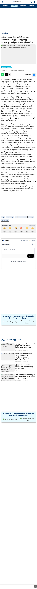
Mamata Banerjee (22, 217)
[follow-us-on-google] (34, 75)
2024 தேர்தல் (31, 217)
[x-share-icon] (6, 76)
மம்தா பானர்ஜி (10, 217)
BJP (16, 217)
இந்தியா (31, 6)
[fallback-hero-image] (8, 347)
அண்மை (5, 6)
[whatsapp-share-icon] (2, 76)
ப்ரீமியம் (14, 6)
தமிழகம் (23, 6)
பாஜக (3, 217)
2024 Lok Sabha (5, 220)
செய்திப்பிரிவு (6, 67)
